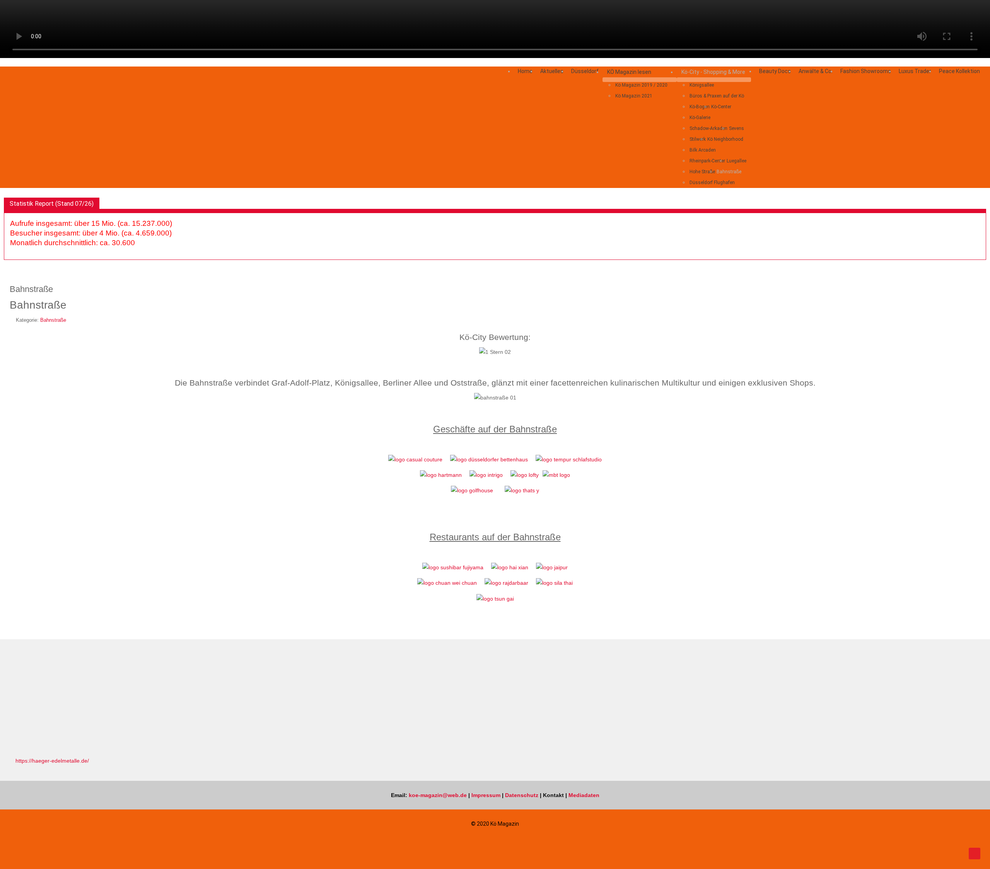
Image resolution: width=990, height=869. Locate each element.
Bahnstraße (53, 320)
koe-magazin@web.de (438, 795)
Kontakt (553, 795)
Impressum (485, 795)
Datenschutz (521, 795)
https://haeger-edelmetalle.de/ (52, 761)
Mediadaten (583, 795)
